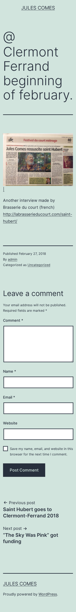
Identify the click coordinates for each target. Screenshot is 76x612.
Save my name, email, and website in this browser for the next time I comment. (41, 451)
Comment (13, 320)
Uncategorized (39, 265)
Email (9, 397)
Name (9, 371)
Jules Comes (38, 8)
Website (10, 423)
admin (12, 259)
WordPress (48, 594)
